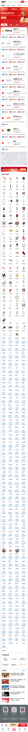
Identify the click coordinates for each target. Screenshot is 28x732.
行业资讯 (25, 5)
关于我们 (5, 718)
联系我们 (23, 718)
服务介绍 (14, 718)
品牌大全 (14, 5)
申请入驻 (3, 17)
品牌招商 (20, 5)
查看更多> (24, 670)
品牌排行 (8, 5)
